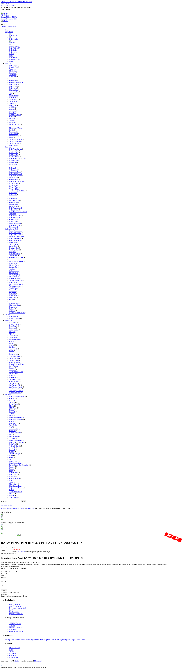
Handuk (12, 375)
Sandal (11, 351)
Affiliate (12, 626)
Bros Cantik (13, 326)
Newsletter (13, 629)
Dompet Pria (13, 96)
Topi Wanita (13, 349)
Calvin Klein (13, 423)
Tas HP (11, 103)
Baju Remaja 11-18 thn (17, 158)
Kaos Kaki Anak (15, 225)
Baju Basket (13, 84)
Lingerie (12, 42)
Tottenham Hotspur (15, 139)
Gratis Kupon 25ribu (16, 631)
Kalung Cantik (14, 324)
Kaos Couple (13, 316)
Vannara (12, 402)
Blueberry (12, 294)
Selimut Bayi (13, 267)
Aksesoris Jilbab (14, 356)
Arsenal (12, 109)
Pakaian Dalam (14, 59)
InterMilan (12, 118)
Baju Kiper (13, 145)
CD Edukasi (13, 219)
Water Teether (14, 244)
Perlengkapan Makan (16, 261)
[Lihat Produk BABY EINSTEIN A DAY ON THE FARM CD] (2, 528)
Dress (11, 56)
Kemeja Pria (13, 67)
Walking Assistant (15, 286)
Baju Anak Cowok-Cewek (18, 212)
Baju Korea (13, 35)
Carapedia (12, 655)
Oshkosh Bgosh (14, 446)
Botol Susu (13, 242)
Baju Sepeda (13, 86)
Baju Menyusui (65, 640)
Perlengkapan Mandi (16, 284)
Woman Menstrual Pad (17, 313)
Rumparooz (13, 307)
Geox (11, 457)
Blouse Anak (13, 160)
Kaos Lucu (13, 57)
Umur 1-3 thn (13, 151)
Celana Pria (13, 80)
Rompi (11, 61)
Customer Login (6, 505)
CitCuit (11, 398)
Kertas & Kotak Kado (16, 364)
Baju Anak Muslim (15, 176)
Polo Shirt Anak (14, 200)
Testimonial (13, 622)
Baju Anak (8, 147)
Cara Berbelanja (14, 604)
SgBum (11, 309)
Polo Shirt (12, 73)
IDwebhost (38, 661)
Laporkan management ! (9, 26)
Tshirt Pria (12, 69)
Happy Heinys (14, 303)
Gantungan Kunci (15, 362)
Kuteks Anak (13, 227)
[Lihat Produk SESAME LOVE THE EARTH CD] (2, 525)
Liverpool (12, 122)
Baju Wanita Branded (16, 396)
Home (7, 30)
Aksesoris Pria (14, 92)
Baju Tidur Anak (15, 217)
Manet (11, 406)
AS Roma (12, 111)
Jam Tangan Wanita (15, 387)
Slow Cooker (13, 273)
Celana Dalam (14, 179)
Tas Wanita (13, 337)
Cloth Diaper (13, 288)
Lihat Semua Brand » (16, 417)
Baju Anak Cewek (15, 149)
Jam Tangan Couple (16, 391)
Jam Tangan (13, 383)
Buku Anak (13, 221)
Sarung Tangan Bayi (16, 280)
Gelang (11, 341)
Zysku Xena (13, 404)
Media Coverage (14, 648)
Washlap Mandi (14, 250)
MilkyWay (12, 408)
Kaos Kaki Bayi (14, 278)
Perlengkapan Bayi (11, 229)
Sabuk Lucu (13, 343)
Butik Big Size (45, 640)
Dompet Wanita (14, 339)
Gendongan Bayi (15, 240)
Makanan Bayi (14, 276)
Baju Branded (15, 640)
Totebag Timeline (15, 624)
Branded (8, 394)
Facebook (12, 653)
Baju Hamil (55, 640)
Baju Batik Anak (15, 172)
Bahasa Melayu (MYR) (9, 17)
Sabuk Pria (13, 101)
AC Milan (12, 107)
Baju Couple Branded (16, 488)
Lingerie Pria (13, 90)
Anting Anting (14, 330)
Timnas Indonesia (15, 141)
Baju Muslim (13, 39)
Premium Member (15, 627)
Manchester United (15, 128)
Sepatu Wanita (14, 358)
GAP (11, 427)
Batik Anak (13, 162)
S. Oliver (12, 438)
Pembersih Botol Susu (16, 236)
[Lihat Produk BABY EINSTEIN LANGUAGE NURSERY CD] (2, 516)
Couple (7, 315)
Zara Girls (12, 459)
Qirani (11, 410)
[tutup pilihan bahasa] (4, 21)
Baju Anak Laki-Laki (16, 181)
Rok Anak (12, 168)
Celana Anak (13, 170)
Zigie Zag (12, 311)
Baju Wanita (9, 32)
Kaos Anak (13, 198)
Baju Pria (8, 63)
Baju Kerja (13, 52)
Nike (11, 455)
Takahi (11, 482)
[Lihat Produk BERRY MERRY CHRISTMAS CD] (2, 530)
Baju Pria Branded (15, 419)
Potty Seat (12, 252)
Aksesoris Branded (15, 492)
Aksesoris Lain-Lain (16, 372)
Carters (11, 452)
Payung (11, 368)
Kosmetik (12, 328)
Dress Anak (13, 164)
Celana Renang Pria (16, 82)
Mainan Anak (13, 374)
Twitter (11, 651)
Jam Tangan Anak (15, 389)
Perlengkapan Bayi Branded (18, 465)
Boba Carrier (13, 473)
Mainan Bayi (13, 265)
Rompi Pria (13, 77)
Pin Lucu (12, 332)
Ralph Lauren (14, 461)
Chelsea (12, 117)
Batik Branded (14, 46)
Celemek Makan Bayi (16, 257)
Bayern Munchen (15, 115)
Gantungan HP (14, 381)
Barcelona (12, 113)
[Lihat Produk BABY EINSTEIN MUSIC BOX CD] (2, 517)
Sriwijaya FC (13, 132)
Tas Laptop (13, 335)
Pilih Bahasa (5, 15)
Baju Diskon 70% (15, 48)
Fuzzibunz (12, 297)
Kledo (17, 661)
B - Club (12, 400)
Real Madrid (13, 134)
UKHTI (12, 412)
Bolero (11, 54)
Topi (10, 94)
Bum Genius (13, 295)
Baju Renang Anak (15, 174)
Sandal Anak (13, 354)
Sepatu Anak (13, 177)
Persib (11, 137)
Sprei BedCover (14, 379)
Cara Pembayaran (15, 606)
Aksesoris (8, 320)
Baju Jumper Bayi (15, 238)
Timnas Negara (14, 143)
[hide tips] (4, 13)
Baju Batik (13, 50)
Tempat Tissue (14, 360)
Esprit (11, 415)
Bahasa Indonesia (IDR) (9, 19)
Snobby (12, 467)
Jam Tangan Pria (14, 385)
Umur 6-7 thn (13, 155)
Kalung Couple (14, 318)
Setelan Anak (13, 204)
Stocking (12, 347)
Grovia (11, 299)
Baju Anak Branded (16, 442)
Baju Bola (12, 105)
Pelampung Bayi (14, 275)
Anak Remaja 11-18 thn (17, 191)
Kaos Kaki (13, 97)
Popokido (12, 292)
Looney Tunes (14, 436)
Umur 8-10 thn (14, 156)
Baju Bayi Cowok (15, 235)
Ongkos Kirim (14, 612)
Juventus (12, 120)
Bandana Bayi (14, 248)
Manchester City (14, 124)
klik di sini (21, 552)
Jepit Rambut (13, 366)
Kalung (7, 640)
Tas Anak (12, 214)
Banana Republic (15, 433)
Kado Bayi (13, 282)
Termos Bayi (13, 255)
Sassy (11, 471)
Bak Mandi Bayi (14, 254)
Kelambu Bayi (14, 271)
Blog (11, 650)
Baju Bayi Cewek (15, 233)
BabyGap (12, 444)
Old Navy (12, 431)
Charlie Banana (14, 290)
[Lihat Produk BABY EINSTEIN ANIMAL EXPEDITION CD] (2, 519)
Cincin (11, 345)
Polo (10, 434)
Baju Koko (13, 88)
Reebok (12, 495)
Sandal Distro (13, 99)
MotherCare (13, 484)
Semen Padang (14, 136)
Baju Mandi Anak (15, 216)
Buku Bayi (13, 263)
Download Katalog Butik (17, 608)
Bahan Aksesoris (15, 393)
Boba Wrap (13, 474)
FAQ (11, 610)
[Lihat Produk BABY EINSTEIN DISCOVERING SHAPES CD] (2, 514)
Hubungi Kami (14, 657)
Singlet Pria (13, 71)
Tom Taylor (13, 425)
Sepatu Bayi (13, 246)
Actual (11, 414)
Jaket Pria (12, 75)
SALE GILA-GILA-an (16, 2)
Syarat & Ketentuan (16, 614)
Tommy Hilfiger (14, 429)
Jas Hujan (12, 370)
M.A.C (11, 493)
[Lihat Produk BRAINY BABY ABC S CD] (2, 526)
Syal (10, 334)
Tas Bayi (12, 269)
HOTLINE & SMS (7, 5)
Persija (11, 130)
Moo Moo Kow (14, 305)
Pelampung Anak (15, 223)
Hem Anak (13, 193)
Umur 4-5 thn (13, 153)
